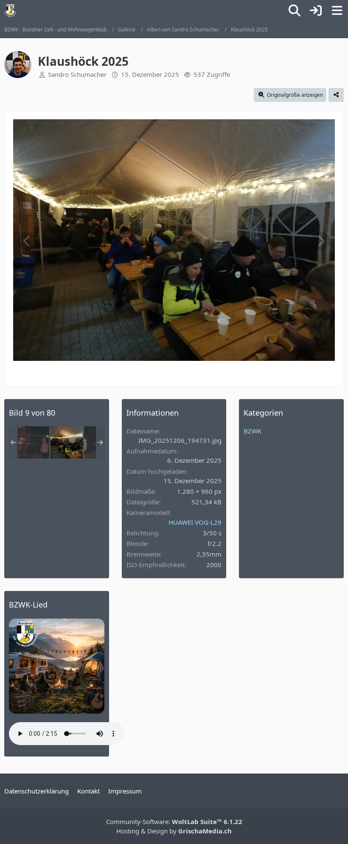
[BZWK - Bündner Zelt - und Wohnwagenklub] (10, 10)
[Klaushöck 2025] (33, 442)
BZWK (252, 431)
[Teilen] (336, 95)
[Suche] (294, 10)
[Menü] (336, 10)
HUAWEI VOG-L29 (195, 522)
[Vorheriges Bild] (27, 241)
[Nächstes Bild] (321, 241)
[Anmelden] (315, 10)
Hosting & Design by (174, 831)
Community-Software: (174, 821)
